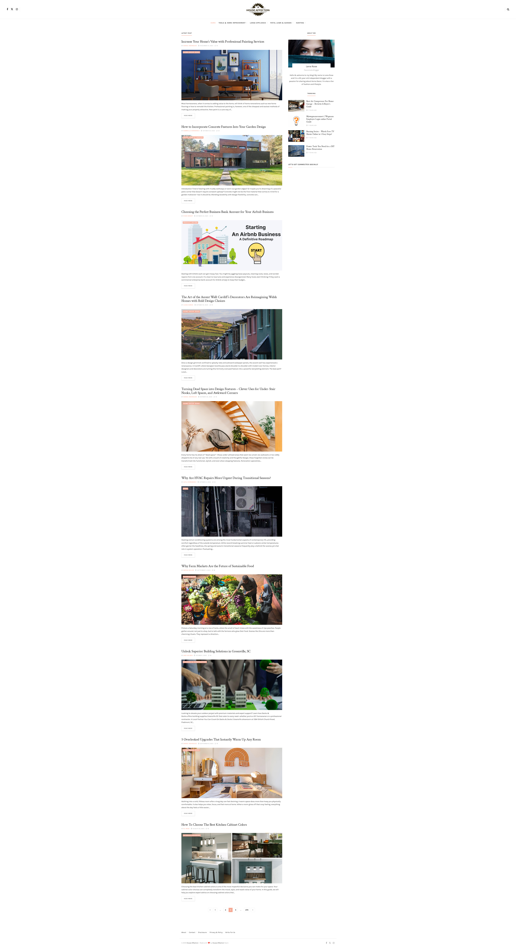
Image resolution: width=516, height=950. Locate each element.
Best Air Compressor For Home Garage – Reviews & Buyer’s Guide (320, 104)
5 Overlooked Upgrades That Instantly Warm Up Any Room (221, 739)
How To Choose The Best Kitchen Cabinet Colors (214, 824)
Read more (188, 115)
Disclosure (202, 932)
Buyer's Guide (189, 577)
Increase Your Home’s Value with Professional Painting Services (222, 41)
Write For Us (230, 932)
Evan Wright (188, 216)
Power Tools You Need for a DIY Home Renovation (320, 148)
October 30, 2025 (209, 131)
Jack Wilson (188, 655)
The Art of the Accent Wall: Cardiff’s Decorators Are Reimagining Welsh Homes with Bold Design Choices (229, 299)
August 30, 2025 (198, 828)
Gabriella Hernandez (191, 131)
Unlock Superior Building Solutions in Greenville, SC (216, 651)
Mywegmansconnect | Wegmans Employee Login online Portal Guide (320, 119)
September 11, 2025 (204, 570)
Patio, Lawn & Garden (281, 23)
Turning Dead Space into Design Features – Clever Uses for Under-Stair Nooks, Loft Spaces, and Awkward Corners (228, 391)
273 (246, 910)
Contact (192, 932)
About (183, 932)
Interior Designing (191, 835)
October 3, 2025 (205, 482)
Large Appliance (258, 23)
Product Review (190, 222)
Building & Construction (194, 662)
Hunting (300, 23)
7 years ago (312, 110)
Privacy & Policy (216, 932)
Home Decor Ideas (191, 52)
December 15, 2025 (206, 45)
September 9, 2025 (206, 743)
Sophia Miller (188, 570)
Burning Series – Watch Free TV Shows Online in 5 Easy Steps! (320, 133)
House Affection (192, 943)
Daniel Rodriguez (190, 45)
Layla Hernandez (189, 482)
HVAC (185, 488)
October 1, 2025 (201, 655)
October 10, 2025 (202, 305)
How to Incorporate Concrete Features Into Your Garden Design (223, 126)
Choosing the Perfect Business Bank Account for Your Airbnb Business (227, 212)
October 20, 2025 (202, 216)
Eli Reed (186, 828)
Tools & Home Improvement (232, 23)
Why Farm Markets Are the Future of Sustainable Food (217, 566)
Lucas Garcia (188, 305)
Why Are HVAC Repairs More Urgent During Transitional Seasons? (226, 478)
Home (213, 23)
